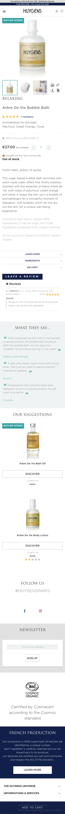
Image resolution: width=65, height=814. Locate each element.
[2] (7, 117)
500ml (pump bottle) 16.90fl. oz (22, 138)
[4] (14, 117)
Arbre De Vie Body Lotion (32, 535)
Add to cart (32, 807)
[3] (10, 117)
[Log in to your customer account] (57, 11)
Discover (32, 474)
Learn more (32, 770)
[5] (17, 117)
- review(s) (26, 117)
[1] (3, 117)
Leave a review (22, 276)
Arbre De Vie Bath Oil (32, 464)
